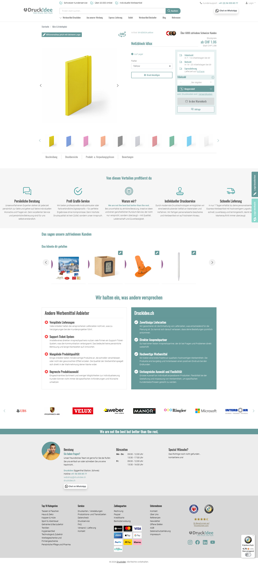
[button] (41, 85)
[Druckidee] (38, 9)
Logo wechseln (255, 209)
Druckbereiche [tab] (71, 157)
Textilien (45, 528)
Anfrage (200, 71)
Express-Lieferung (115, 17)
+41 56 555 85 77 (79, 474)
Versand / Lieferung (87, 528)
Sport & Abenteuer (50, 521)
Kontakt (81, 531)
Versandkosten (205, 94)
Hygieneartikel (48, 531)
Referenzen (176, 17)
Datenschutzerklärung (160, 531)
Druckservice (84, 521)
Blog (164, 17)
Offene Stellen (156, 524)
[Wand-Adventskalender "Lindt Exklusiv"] (68, 266)
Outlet (130, 17)
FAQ (80, 524)
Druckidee (121, 562)
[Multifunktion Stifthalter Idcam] (105, 266)
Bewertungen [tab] (127, 157)
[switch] (248, 554)
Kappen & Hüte (49, 517)
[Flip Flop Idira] (142, 266)
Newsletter (155, 521)
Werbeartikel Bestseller (148, 17)
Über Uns (154, 514)
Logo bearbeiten (255, 183)
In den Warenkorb (197, 101)
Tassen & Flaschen (50, 511)
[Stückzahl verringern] (180, 82)
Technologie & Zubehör (52, 534)
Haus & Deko (47, 514)
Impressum (155, 534)
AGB (152, 528)
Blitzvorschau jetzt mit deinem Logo (63, 34)
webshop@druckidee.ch (75, 477)
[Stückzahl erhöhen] (211, 82)
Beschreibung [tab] (51, 157)
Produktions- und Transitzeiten (92, 514)
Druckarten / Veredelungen (90, 511)
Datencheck (83, 517)
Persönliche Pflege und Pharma (56, 544)
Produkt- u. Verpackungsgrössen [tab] (100, 157)
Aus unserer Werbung (95, 17)
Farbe (134, 61)
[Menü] (253, 536)
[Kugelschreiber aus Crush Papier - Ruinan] (179, 266)
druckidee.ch (69, 480)
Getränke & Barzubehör (52, 524)
